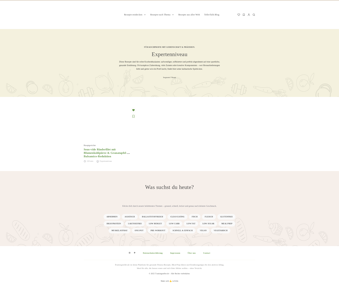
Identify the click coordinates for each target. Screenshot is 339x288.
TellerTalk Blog (211, 14)
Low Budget (155, 224)
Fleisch (209, 217)
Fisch (195, 217)
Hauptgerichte (90, 145)
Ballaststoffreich (152, 217)
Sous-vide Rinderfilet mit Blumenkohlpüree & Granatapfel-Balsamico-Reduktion (105, 153)
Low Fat (191, 224)
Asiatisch (130, 217)
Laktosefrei (135, 224)
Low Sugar (208, 224)
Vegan (203, 231)
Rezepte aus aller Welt (189, 14)
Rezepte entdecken (133, 14)
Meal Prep (226, 224)
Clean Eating (177, 217)
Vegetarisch (221, 231)
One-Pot (139, 231)
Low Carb (174, 224)
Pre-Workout (158, 231)
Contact (206, 253)
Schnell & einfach (183, 231)
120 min (90, 161)
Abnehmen (111, 217)
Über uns (192, 253)
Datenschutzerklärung (153, 253)
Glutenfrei (226, 217)
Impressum (175, 253)
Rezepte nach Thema (160, 14)
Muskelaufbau (119, 231)
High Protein (114, 224)
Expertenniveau (106, 161)
